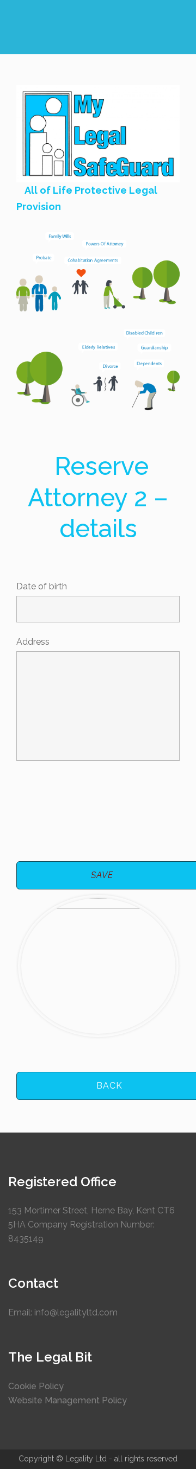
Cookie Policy (36, 1386)
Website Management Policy (67, 1400)
